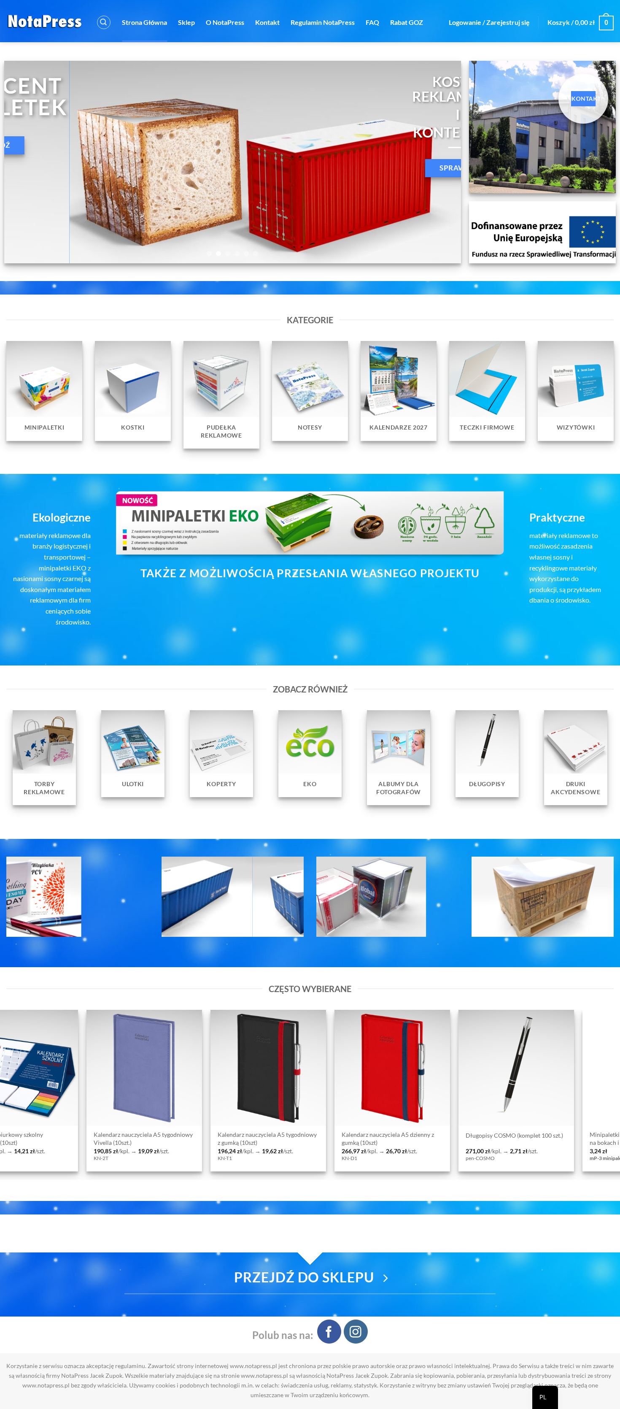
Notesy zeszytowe (530, 1135)
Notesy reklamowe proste (416, 1135)
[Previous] (24, 162)
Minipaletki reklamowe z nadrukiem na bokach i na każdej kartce (306, 1138)
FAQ (372, 22)
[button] (104, 22)
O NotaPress (225, 22)
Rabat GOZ (406, 22)
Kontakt (267, 22)
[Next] (441, 162)
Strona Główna (144, 22)
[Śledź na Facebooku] (329, 1332)
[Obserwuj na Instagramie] (356, 1332)
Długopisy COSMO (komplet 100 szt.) (183, 1135)
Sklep (186, 22)
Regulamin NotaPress (323, 22)
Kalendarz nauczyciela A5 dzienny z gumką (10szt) (57, 1138)
